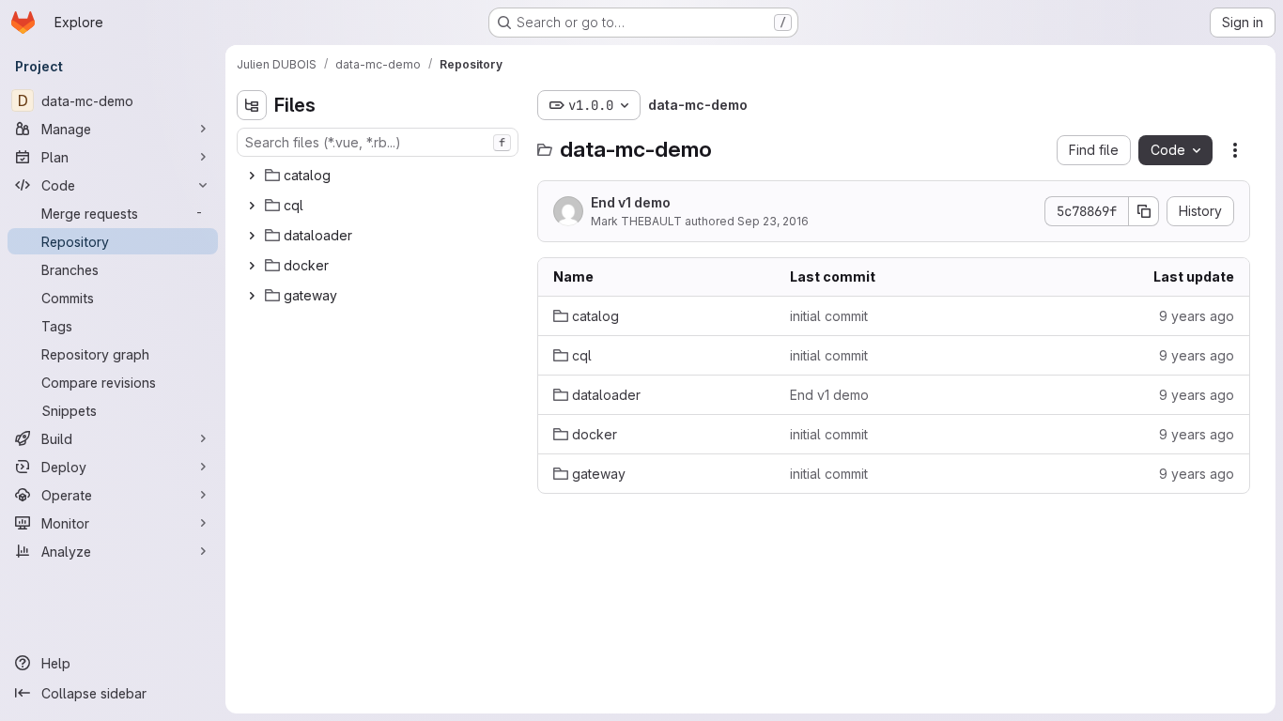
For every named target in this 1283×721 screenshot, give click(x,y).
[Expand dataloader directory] (251, 235)
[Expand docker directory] (251, 265)
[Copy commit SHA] (1144, 211)
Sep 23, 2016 (773, 221)
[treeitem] (379, 176)
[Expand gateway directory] (251, 295)
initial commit (829, 316)
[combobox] (377, 142)
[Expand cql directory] (251, 205)
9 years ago (1196, 316)
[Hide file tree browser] (252, 105)
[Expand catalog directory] (251, 175)
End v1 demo (631, 202)
